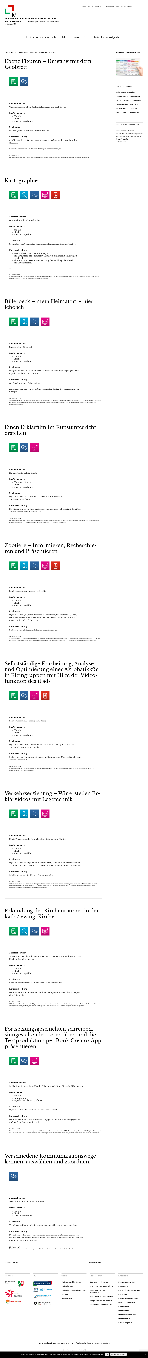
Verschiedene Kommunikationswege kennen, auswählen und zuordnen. (50, 1159)
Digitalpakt (122, 1294)
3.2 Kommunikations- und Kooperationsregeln (75, 157)
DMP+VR (65, 1294)
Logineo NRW (67, 1298)
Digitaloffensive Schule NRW (129, 1290)
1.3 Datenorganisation (27, 278)
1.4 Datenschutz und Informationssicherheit (36, 522)
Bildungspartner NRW (126, 1282)
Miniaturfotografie (122, 139)
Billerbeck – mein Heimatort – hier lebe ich (49, 304)
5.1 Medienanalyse (14, 638)
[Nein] (145, 1355)
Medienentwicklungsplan (71, 1282)
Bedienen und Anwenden (125, 92)
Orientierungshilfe (125, 1323)
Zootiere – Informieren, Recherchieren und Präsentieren (51, 548)
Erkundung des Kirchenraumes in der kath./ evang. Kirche (52, 913)
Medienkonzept (67, 1286)
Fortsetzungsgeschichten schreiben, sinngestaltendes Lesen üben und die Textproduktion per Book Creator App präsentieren (53, 1037)
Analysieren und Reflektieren (127, 108)
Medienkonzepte (74, 37)
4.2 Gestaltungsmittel (87, 400)
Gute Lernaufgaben (107, 37)
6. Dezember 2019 (14, 274)
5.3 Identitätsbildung (41, 278)
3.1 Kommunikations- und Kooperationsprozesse (45, 157)
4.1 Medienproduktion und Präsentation (51, 276)
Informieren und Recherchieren (128, 96)
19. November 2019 (15, 636)
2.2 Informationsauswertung (87, 276)
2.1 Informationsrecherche (42, 400)
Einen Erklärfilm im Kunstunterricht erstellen (50, 430)
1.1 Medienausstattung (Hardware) (19, 157)
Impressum (110, 7)
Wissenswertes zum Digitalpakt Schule (129, 136)
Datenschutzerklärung (125, 7)
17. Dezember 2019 (14, 155)
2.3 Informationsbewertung (74, 402)
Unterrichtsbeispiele (41, 37)
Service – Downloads (95, 7)
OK (107, 1354)
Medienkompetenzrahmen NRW (74, 1290)
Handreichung (123, 1306)
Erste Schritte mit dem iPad (125, 131)
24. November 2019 (15, 398)
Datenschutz (123, 1286)
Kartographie (21, 180)
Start (84, 7)
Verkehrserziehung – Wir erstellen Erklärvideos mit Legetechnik (52, 796)
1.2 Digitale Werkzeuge (71, 276)
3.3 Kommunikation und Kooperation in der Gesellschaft (56, 1249)
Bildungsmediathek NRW (128, 1298)
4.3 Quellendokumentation (43, 402)
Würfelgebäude (121, 142)
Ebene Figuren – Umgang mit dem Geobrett (48, 64)
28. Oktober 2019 (14, 882)
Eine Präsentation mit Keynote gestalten (129, 133)
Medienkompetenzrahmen (128, 1315)
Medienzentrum (124, 1319)
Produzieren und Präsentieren (127, 104)
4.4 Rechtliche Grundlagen (58, 522)
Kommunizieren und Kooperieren (128, 100)
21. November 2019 (15, 518)
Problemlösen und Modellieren (127, 112)
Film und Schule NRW (126, 1302)
